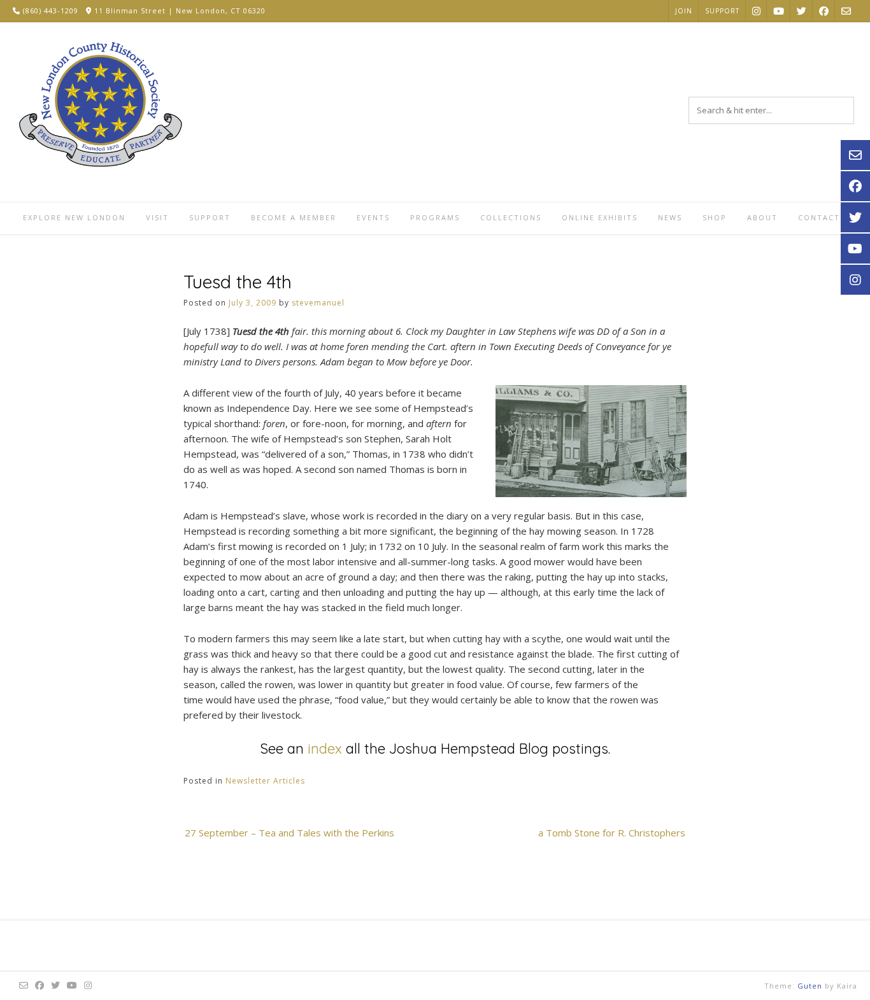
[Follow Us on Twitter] (801, 10)
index (325, 748)
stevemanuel (318, 302)
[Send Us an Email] (846, 10)
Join (683, 10)
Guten (809, 985)
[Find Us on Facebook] (824, 10)
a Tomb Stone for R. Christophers (611, 832)
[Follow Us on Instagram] (756, 10)
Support (722, 10)
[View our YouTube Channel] (778, 10)
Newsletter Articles (265, 780)
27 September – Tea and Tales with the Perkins (289, 832)
